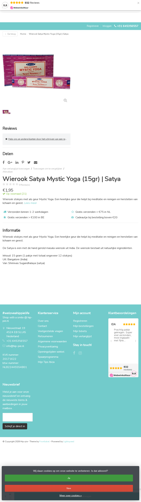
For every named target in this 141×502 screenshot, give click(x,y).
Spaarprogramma (48, 357)
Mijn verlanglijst (82, 336)
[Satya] (129, 178)
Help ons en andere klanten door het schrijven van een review (39, 139)
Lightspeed (68, 441)
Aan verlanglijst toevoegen (16, 168)
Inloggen (107, 26)
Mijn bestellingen (83, 326)
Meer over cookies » (70, 495)
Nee (69, 488)
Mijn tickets (80, 331)
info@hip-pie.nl (15, 346)
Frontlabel (44, 441)
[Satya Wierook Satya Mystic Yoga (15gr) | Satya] (36, 72)
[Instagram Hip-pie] (81, 353)
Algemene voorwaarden (52, 341)
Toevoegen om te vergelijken (47, 168)
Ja (69, 478)
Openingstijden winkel (51, 352)
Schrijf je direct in (15, 426)
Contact (42, 326)
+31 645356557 (127, 26)
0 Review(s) (24, 184)
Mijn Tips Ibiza (46, 362)
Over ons (43, 321)
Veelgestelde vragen (50, 331)
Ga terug (11, 34)
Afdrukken (8, 171)
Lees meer (30, 203)
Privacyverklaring (48, 346)
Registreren (93, 26)
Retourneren (45, 336)
